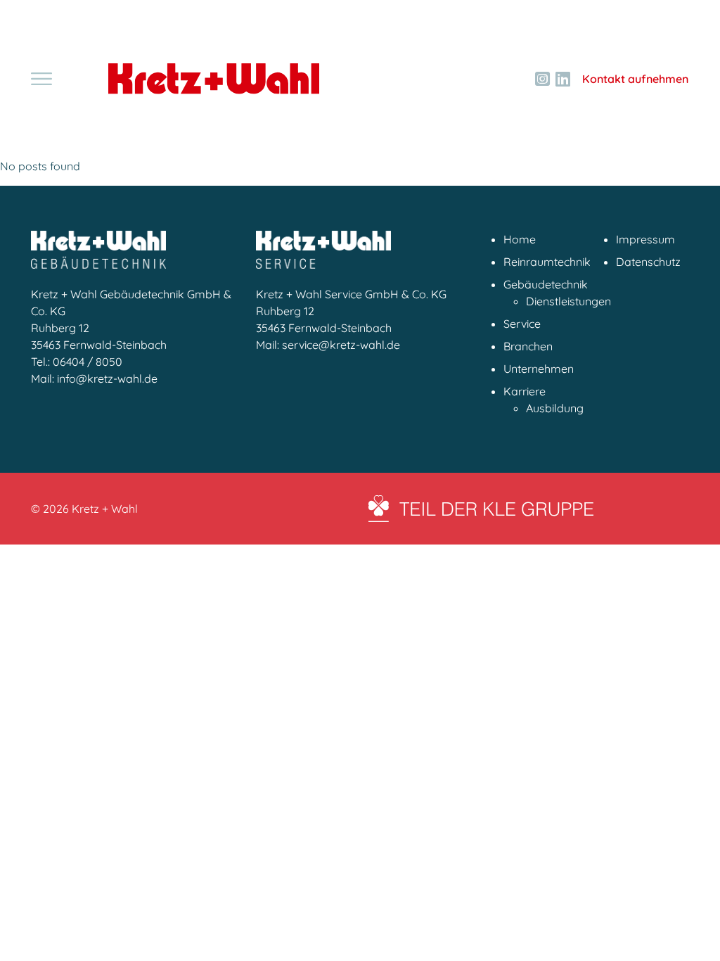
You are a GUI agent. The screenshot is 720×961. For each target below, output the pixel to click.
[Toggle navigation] (41, 78)
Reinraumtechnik (547, 262)
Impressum (645, 239)
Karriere (524, 391)
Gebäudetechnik (545, 284)
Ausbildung (555, 408)
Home (519, 239)
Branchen (528, 346)
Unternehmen (538, 369)
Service (522, 324)
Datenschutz (648, 262)
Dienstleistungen (568, 301)
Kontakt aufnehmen (635, 79)
